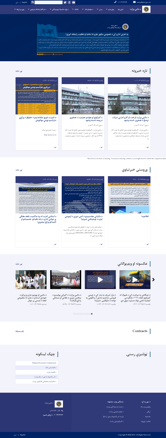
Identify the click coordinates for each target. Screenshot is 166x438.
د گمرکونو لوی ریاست (116, 421)
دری (17, 2)
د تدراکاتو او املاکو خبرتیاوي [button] (38, 9)
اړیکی (148, 411)
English (24, 2)
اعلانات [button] (76, 9)
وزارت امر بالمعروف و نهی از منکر (113, 416)
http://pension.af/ (50, 134)
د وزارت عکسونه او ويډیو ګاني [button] (60, 9)
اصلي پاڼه (120, 9)
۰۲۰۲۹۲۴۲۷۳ (122, 2)
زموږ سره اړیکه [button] (20, 9)
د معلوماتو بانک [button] (88, 9)
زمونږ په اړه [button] (111, 9)
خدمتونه (147, 416)
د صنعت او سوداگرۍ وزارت (114, 406)
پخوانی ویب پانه (145, 406)
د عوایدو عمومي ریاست (116, 411)
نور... (147, 147)
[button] (91, 314)
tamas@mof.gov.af (143, 2)
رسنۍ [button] (100, 9)
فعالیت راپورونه (145, 421)
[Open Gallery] (31, 279)
